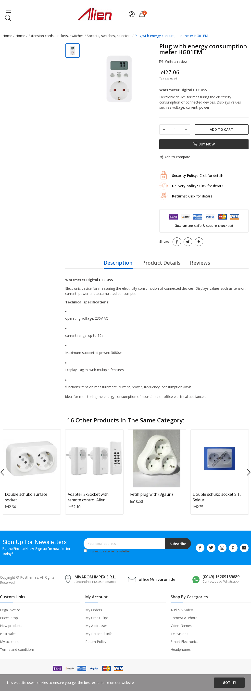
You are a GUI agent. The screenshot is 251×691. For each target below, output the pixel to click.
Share (177, 241)
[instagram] (222, 548)
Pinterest (199, 241)
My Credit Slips (97, 617)
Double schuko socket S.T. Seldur (217, 497)
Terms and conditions (17, 649)
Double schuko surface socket (26, 497)
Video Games (181, 625)
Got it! (229, 682)
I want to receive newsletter (110, 551)
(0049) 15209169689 (220, 576)
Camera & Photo (184, 617)
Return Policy (95, 641)
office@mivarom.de (157, 579)
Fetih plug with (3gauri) (151, 494)
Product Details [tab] (161, 262)
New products (11, 625)
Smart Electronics (184, 641)
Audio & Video (182, 610)
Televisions (179, 633)
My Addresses (96, 625)
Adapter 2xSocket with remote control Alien (88, 497)
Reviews (200, 262)
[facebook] (200, 548)
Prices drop (9, 617)
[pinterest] (233, 548)
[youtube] (244, 548)
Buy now (207, 144)
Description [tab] (118, 262)
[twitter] (211, 548)
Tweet (188, 241)
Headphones (181, 649)
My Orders (93, 610)
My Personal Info (99, 633)
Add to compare (177, 157)
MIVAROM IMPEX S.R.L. (95, 577)
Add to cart (221, 129)
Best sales (8, 633)
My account (9, 641)
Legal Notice (10, 610)
